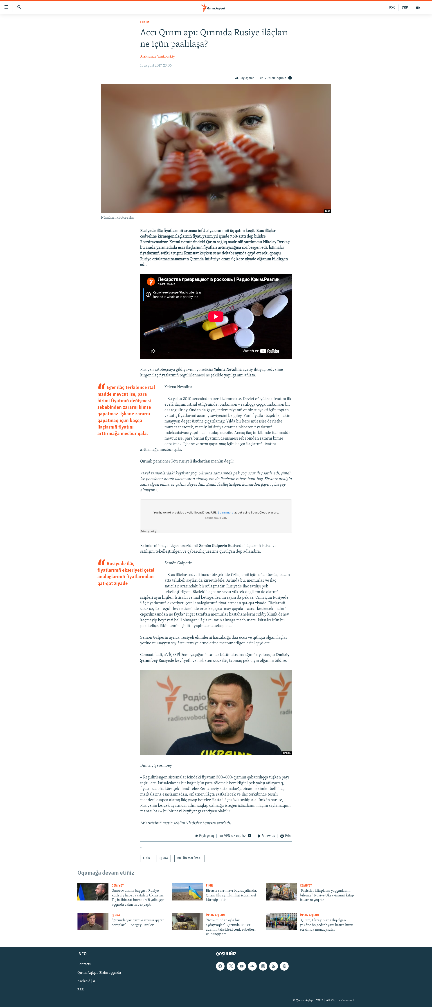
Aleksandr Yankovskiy (157, 56)
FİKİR (144, 22)
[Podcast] (284, 966)
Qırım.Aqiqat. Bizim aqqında (99, 973)
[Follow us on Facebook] (220, 966)
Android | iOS (88, 981)
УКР (405, 7)
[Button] (245, 78)
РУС (392, 7)
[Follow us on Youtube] (241, 966)
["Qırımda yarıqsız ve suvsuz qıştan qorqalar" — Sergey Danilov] (92, 921)
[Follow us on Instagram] (263, 966)
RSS (80, 990)
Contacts (84, 964)
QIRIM (116, 915)
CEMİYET (118, 885)
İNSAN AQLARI (215, 915)
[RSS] (273, 966)
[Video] (418, 7)
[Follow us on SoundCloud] (252, 966)
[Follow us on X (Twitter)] (231, 966)
